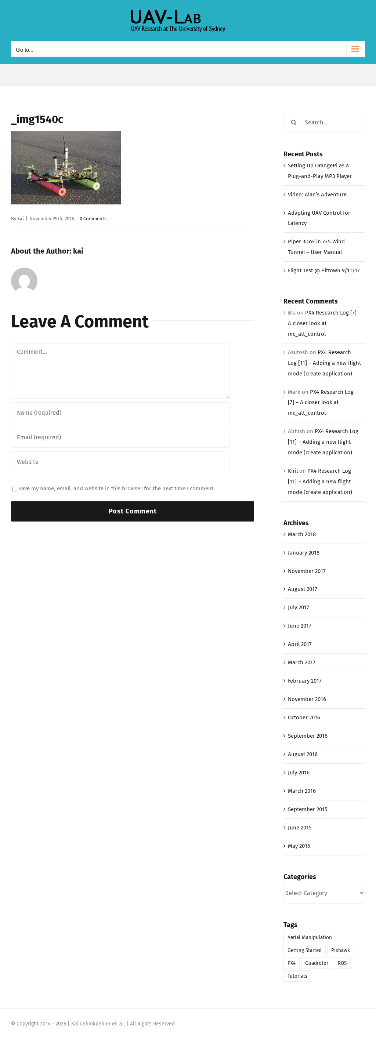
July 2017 (298, 607)
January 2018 (303, 552)
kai (20, 218)
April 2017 (300, 644)
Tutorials (297, 976)
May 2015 (299, 846)
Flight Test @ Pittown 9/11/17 (324, 270)
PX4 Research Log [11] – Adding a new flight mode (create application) (324, 363)
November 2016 (307, 699)
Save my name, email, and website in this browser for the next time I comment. (116, 488)
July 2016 (299, 772)
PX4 (292, 963)
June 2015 (300, 827)
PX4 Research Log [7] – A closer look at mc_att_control (324, 323)
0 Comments (93, 218)
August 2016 (303, 754)
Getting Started (305, 950)
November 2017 (307, 571)
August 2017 (302, 589)
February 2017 (305, 680)
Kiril (293, 471)
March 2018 (302, 534)
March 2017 (301, 662)
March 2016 (302, 791)
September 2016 (308, 736)
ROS (342, 963)
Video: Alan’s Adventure (317, 194)
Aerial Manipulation (310, 937)
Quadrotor (316, 963)
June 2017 (299, 625)
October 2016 (304, 717)
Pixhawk (340, 950)
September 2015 (308, 809)
